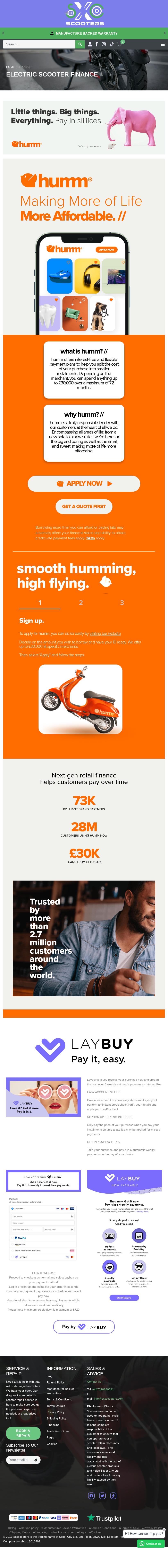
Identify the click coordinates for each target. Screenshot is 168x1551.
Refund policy (56, 1382)
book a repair (23, 1433)
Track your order (58, 1431)
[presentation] (3, 32)
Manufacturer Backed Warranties (64, 1528)
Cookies (52, 1443)
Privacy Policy (56, 1412)
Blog (49, 1376)
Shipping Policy (56, 1418)
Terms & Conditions (59, 1399)
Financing (53, 1424)
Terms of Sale (56, 1405)
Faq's (50, 1437)
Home (10, 67)
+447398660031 (103, 1389)
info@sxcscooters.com (108, 1398)
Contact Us (94, 1381)
